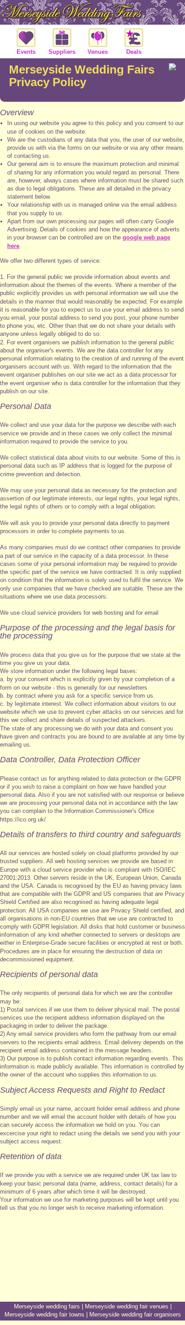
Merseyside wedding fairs (47, 1306)
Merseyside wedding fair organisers (135, 1314)
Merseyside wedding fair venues (126, 1306)
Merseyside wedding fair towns (44, 1314)
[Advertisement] (92, 1268)
